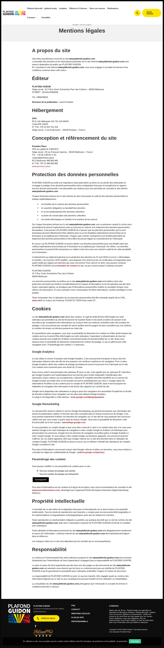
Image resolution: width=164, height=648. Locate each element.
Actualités (45, 17)
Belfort (136, 622)
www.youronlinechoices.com (46, 490)
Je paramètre (121, 641)
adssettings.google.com (73, 422)
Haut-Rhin (122, 622)
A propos (31, 17)
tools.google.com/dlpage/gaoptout (87, 397)
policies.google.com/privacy (91, 452)
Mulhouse (118, 618)
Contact (75, 609)
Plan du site (77, 617)
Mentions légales (80, 614)
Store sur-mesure (97, 8)
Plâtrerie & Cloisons (78, 8)
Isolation (63, 8)
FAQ (73, 605)
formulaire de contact (67, 266)
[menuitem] (41, 8)
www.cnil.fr (37, 300)
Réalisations (112, 8)
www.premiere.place (41, 166)
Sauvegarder (41, 479)
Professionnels (79, 621)
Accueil (75, 24)
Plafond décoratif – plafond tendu (42, 8)
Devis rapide (150, 13)
